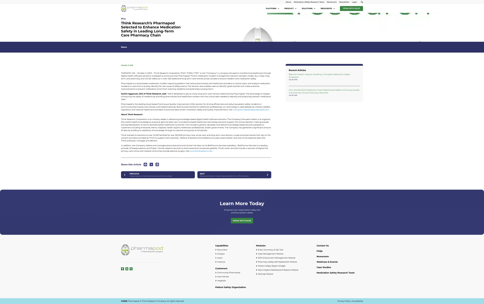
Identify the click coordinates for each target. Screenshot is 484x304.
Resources (326, 8)
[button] (145, 164)
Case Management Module (270, 254)
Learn (220, 258)
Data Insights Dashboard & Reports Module (278, 270)
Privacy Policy (343, 301)
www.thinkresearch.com (201, 151)
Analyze (221, 254)
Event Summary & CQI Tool (270, 250)
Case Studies (324, 267)
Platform (271, 8)
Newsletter (344, 2)
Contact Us (323, 245)
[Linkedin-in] (126, 268)
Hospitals (221, 280)
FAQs (320, 251)
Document (222, 250)
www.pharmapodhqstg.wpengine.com (251, 109)
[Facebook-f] (122, 268)
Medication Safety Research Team (309, 2)
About (288, 2)
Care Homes (223, 276)
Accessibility (357, 301)
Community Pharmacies (228, 272)
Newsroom (332, 2)
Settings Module (265, 274)
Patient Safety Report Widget (271, 266)
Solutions (307, 8)
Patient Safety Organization (230, 287)
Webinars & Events (327, 262)
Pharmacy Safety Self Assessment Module (277, 262)
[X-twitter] (131, 268)
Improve (221, 262)
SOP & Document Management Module (276, 258)
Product (289, 8)
